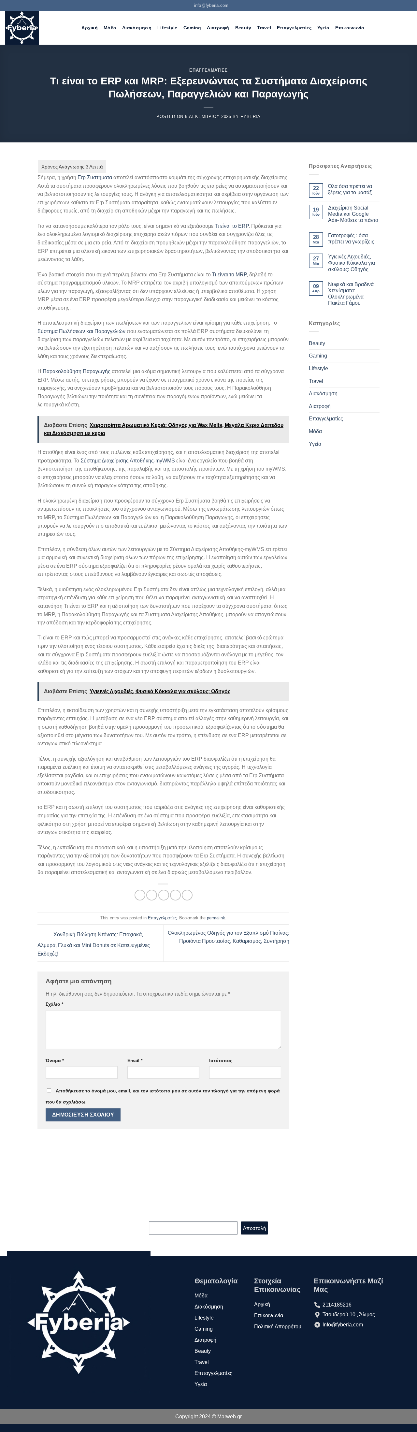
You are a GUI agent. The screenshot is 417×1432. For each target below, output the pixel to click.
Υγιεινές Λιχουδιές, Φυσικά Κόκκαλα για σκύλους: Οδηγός (351, 263)
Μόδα (110, 27)
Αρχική (89, 27)
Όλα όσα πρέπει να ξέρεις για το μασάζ (350, 189)
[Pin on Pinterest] (175, 895)
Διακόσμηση (136, 27)
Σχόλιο (54, 1004)
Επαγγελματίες (294, 27)
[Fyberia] (32, 28)
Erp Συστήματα (95, 177)
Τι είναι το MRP (229, 274)
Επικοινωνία (349, 27)
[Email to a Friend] (163, 895)
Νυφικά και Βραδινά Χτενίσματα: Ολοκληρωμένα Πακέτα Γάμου (351, 294)
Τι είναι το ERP (232, 226)
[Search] (73, 28)
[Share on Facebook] (140, 895)
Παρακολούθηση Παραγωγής (76, 371)
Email (134, 1060)
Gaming (192, 27)
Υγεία (323, 27)
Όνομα (55, 1060)
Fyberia (250, 116)
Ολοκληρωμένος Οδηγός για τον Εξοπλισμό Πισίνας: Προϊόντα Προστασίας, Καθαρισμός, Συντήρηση (228, 937)
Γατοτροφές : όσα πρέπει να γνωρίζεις (351, 238)
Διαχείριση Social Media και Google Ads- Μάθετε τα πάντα (353, 214)
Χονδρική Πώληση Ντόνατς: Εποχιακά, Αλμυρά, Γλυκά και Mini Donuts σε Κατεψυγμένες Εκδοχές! (93, 944)
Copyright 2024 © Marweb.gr (208, 1416)
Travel (264, 27)
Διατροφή (218, 27)
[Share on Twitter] (151, 895)
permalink (216, 917)
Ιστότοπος (220, 1060)
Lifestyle (167, 27)
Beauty (243, 27)
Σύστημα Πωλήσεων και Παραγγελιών (81, 331)
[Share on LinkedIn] (187, 895)
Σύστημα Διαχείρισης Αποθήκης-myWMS (127, 460)
